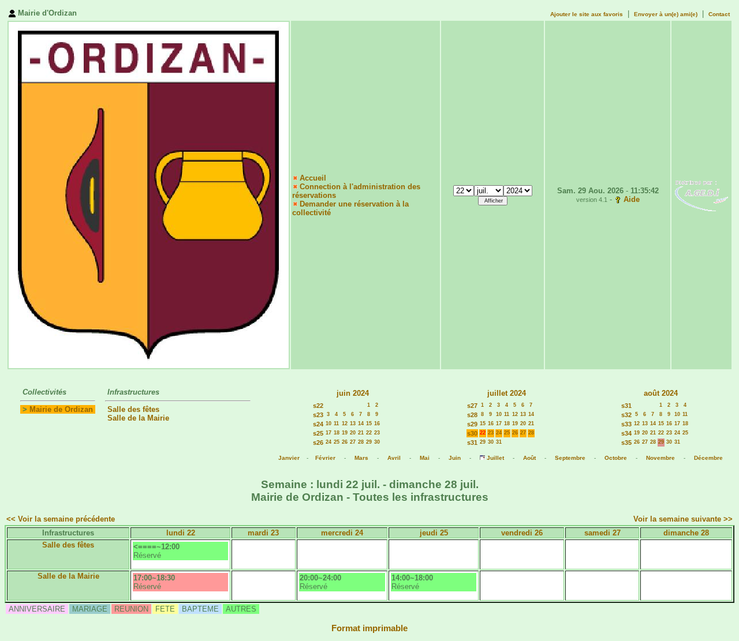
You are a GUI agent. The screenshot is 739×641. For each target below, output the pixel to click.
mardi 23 (263, 532)
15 (369, 423)
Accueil (313, 178)
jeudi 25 (434, 532)
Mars (361, 458)
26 (345, 442)
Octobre (615, 458)
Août (529, 458)
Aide (632, 199)
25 (336, 442)
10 (328, 423)
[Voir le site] (701, 194)
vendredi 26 (522, 532)
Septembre (570, 458)
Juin (455, 458)
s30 (472, 433)
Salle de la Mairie (138, 418)
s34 (626, 433)
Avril (394, 458)
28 (361, 442)
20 (353, 433)
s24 (318, 424)
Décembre (708, 458)
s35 (626, 442)
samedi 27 (602, 532)
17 (328, 433)
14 (361, 423)
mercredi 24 (342, 532)
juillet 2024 (506, 393)
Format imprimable (369, 628)
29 (369, 442)
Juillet (495, 458)
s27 (472, 405)
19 (345, 433)
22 (369, 433)
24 (328, 442)
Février (325, 458)
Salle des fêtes (133, 409)
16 (377, 423)
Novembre (660, 458)
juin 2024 (353, 393)
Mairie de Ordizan (61, 409)
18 (336, 433)
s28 (472, 414)
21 (361, 433)
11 (336, 423)
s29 (472, 424)
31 (499, 442)
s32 (626, 414)
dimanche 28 (686, 532)
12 (345, 423)
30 (377, 442)
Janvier (289, 458)
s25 (318, 433)
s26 (318, 442)
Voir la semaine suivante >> (683, 519)
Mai (425, 458)
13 (353, 423)
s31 (472, 442)
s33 (626, 424)
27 (353, 442)
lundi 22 (180, 532)
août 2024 (661, 393)
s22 (318, 405)
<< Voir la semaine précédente (60, 519)
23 (377, 433)
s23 (318, 414)
